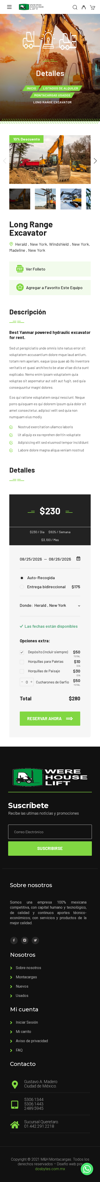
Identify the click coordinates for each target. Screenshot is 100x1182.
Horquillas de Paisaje (44, 671)
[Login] (83, 7)
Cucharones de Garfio (52, 682)
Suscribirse (50, 848)
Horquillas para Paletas (45, 661)
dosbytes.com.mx (50, 1169)
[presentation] (4, 160)
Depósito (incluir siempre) (48, 652)
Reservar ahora (45, 718)
